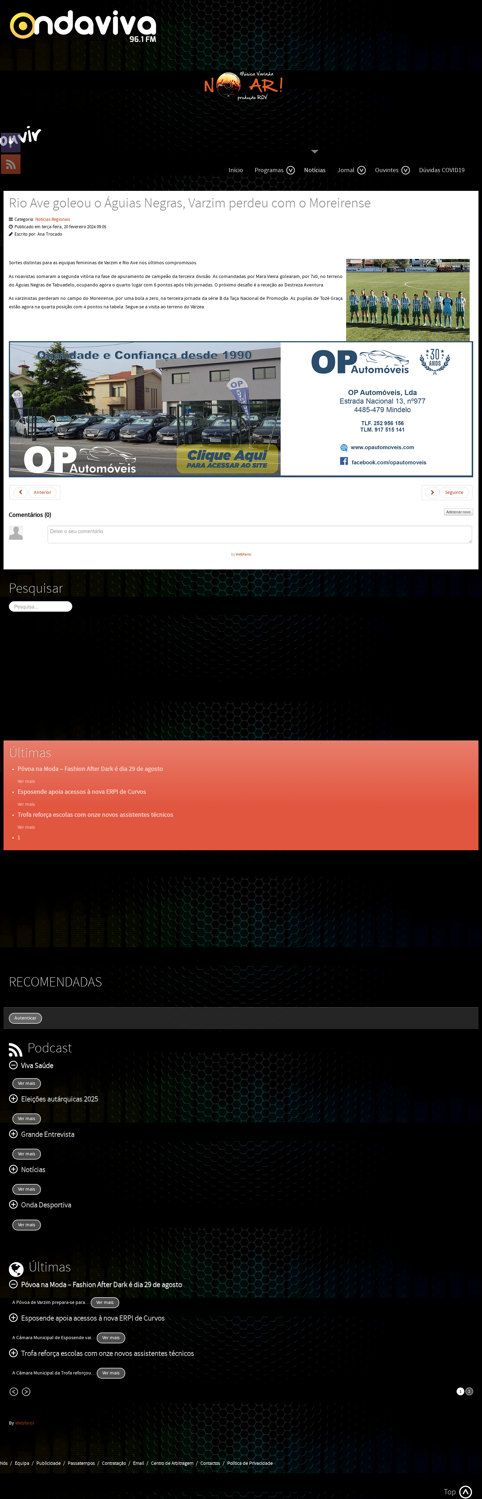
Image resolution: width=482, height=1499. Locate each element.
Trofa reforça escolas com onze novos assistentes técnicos (95, 814)
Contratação (114, 1463)
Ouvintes (387, 170)
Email (138, 1463)
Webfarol (24, 1423)
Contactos (210, 1463)
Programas (269, 170)
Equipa (22, 1463)
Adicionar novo (458, 511)
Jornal (346, 170)
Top (450, 1492)
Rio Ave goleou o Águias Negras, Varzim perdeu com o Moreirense (190, 203)
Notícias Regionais (52, 219)
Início (236, 170)
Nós (4, 1463)
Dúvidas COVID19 (442, 170)
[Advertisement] (220, 682)
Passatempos (81, 1463)
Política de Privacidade (250, 1463)
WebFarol (243, 554)
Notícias (315, 170)
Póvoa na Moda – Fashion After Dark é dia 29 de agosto (90, 769)
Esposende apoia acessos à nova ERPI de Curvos (82, 792)
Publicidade (48, 1463)
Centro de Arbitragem (172, 1463)
